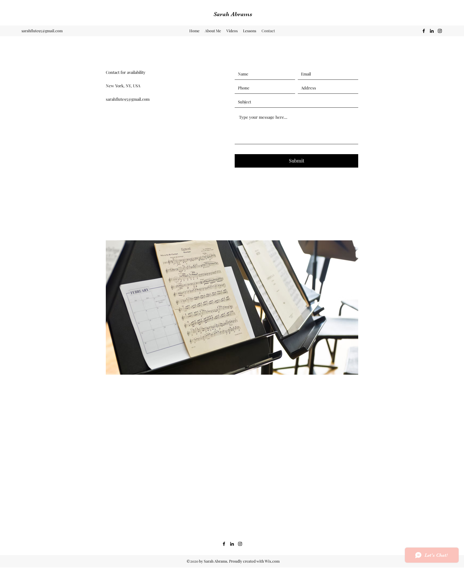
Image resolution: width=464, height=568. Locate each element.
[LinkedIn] (431, 31)
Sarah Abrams (232, 14)
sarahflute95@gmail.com (42, 30)
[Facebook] (423, 31)
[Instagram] (440, 31)
